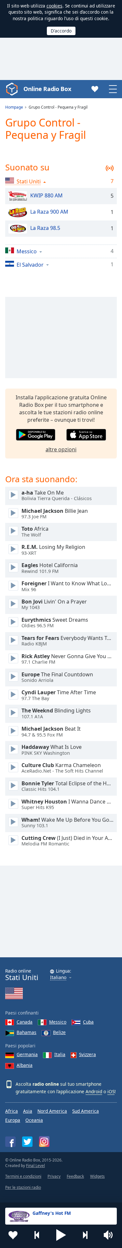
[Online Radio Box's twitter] (27, 1141)
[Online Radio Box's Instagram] (44, 1141)
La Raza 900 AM (49, 211)
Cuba (88, 1022)
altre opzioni (61, 449)
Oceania (34, 1120)
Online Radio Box (47, 89)
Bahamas (26, 1032)
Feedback (75, 1176)
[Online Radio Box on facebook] (10, 1141)
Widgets (97, 1176)
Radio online (21, 975)
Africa (11, 1111)
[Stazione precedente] (37, 1235)
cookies (54, 6)
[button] (61, 1235)
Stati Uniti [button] (29, 181)
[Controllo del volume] (109, 1235)
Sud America (85, 1111)
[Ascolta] (13, 495)
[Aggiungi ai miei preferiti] (13, 1235)
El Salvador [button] (30, 264)
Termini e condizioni (23, 1176)
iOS (111, 1091)
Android (94, 1091)
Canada (25, 1022)
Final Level (35, 1165)
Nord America (52, 1111)
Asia (27, 1111)
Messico (57, 1022)
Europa (12, 1120)
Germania (27, 1054)
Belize (59, 1032)
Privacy (54, 1176)
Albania (25, 1065)
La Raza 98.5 (45, 228)
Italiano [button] (58, 977)
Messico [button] (27, 251)
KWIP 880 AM (46, 195)
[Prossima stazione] (85, 1235)
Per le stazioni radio (23, 1187)
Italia (59, 1054)
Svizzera (87, 1054)
